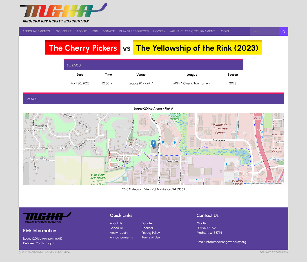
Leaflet (248, 183)
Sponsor (147, 228)
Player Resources (134, 31)
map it (56, 238)
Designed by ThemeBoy (274, 252)
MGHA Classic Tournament (192, 31)
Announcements (36, 31)
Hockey (159, 31)
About (81, 31)
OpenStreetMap (267, 183)
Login (224, 31)
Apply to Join (119, 233)
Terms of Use (151, 237)
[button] (153, 144)
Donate (108, 31)
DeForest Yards (33, 243)
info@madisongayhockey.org (226, 242)
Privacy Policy (151, 233)
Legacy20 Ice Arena (37, 238)
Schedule (64, 31)
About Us (116, 223)
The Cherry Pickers (83, 48)
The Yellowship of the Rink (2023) (197, 48)
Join (94, 31)
